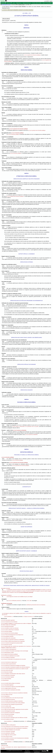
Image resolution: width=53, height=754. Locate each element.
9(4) (3, 201)
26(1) (3, 512)
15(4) (3, 360)
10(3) (3, 248)
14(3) (3, 326)
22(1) (3, 458)
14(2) (3, 318)
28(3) (3, 566)
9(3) (3, 194)
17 (2, 393)
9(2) (3, 189)
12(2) (3, 272)
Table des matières (5, 18)
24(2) (3, 498)
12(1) (3, 265)
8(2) (3, 157)
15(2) (3, 348)
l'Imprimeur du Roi (6, 8)
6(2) (3, 134)
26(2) (3, 518)
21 (2, 445)
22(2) (3, 464)
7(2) (3, 143)
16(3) (3, 383)
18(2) (3, 411)
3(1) (3, 87)
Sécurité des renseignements (27, 751)
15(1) (3, 341)
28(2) (3, 561)
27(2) (3, 536)
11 (2, 257)
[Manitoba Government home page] (45, 751)
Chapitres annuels (21, 4)
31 (2, 596)
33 (2, 604)
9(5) (3, 208)
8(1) (3, 151)
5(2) (3, 125)
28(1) (3, 554)
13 (2, 295)
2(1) (3, 73)
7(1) (3, 138)
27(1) (3, 530)
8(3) (3, 162)
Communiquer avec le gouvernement (37, 751)
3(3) (3, 103)
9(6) (3, 216)
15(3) (3, 354)
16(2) (3, 377)
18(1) (3, 406)
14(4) (3, 331)
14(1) (3, 304)
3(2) (3, 98)
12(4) (3, 288)
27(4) (3, 546)
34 (2, 608)
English (50, 1)
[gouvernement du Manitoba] (4, 1)
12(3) (3, 282)
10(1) (3, 221)
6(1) (3, 130)
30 (2, 589)
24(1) (3, 490)
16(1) (3, 368)
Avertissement (14, 750)
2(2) (3, 81)
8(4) (3, 169)
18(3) (3, 425)
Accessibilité (9, 750)
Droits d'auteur (19, 750)
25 (2, 504)
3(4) (3, 108)
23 (2, 469)
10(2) (3, 227)
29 (2, 575)
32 (2, 600)
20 (2, 438)
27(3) (3, 541)
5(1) (3, 119)
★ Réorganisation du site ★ (6, 4)
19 (2, 431)
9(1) (3, 182)
